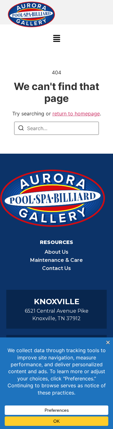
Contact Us (56, 268)
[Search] (21, 128)
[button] (56, 38)
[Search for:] (56, 128)
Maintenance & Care (56, 260)
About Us (56, 252)
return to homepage (76, 113)
